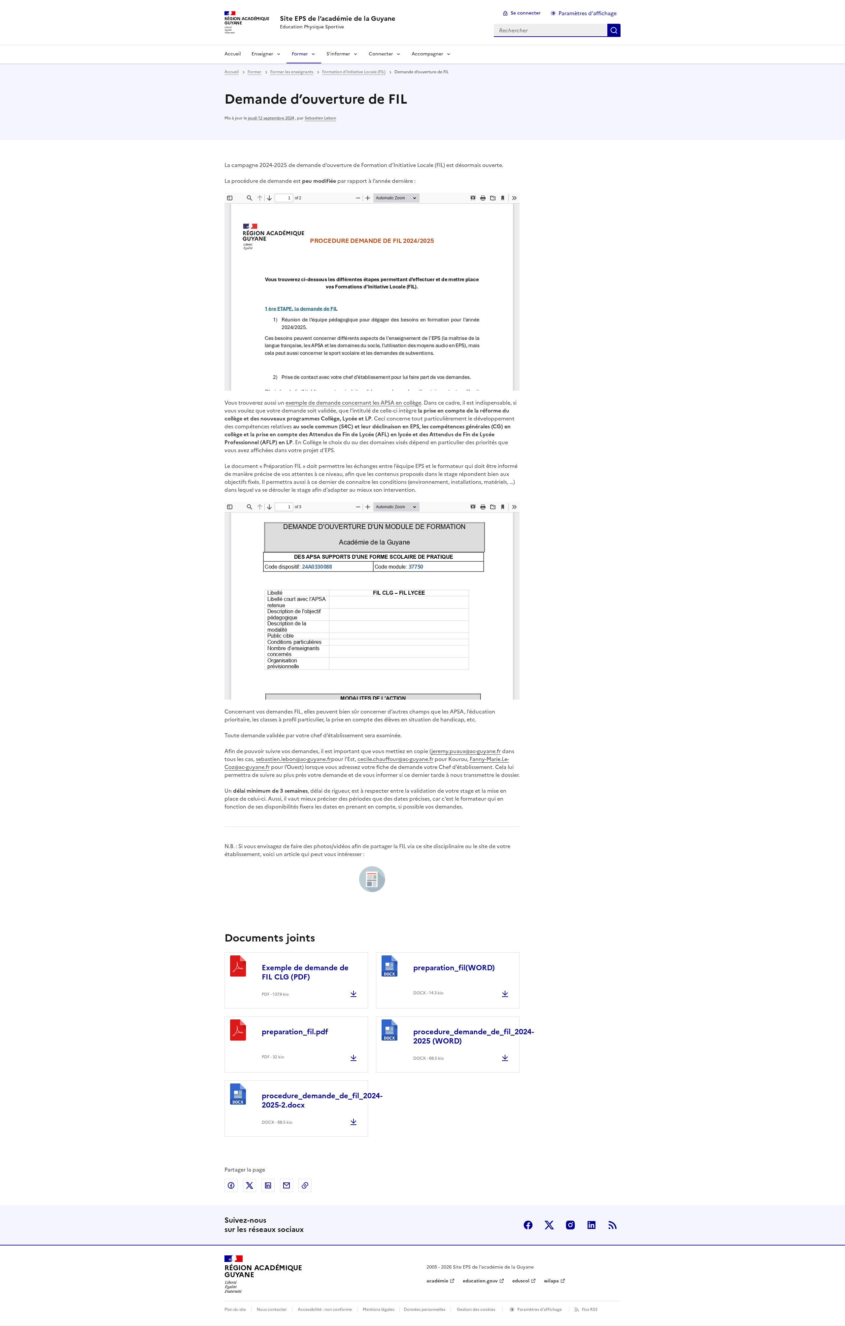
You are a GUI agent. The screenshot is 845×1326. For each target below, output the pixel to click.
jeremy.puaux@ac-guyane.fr (466, 751)
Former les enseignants (291, 72)
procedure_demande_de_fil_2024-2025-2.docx (322, 1100)
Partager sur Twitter (249, 1185)
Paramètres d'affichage (587, 13)
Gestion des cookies (476, 1309)
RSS (613, 1225)
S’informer (338, 53)
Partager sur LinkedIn (268, 1185)
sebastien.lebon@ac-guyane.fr (293, 759)
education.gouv (480, 1280)
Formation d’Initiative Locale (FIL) (354, 72)
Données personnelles (424, 1309)
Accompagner (427, 53)
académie (437, 1280)
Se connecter (526, 13)
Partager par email (286, 1185)
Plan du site (235, 1309)
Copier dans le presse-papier (305, 1185)
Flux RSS (589, 1309)
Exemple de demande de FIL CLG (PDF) (305, 972)
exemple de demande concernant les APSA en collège (353, 403)
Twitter (549, 1225)
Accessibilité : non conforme (325, 1309)
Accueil (232, 53)
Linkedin (591, 1225)
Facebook (528, 1225)
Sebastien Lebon (320, 118)
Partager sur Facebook (231, 1185)
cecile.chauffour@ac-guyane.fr (395, 759)
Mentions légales (378, 1309)
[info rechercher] (614, 30)
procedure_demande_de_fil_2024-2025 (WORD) (473, 1036)
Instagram (570, 1225)
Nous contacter (272, 1309)
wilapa (551, 1280)
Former (300, 53)
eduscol (520, 1280)
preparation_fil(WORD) (454, 967)
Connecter (381, 53)
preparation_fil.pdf (295, 1031)
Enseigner (262, 53)
